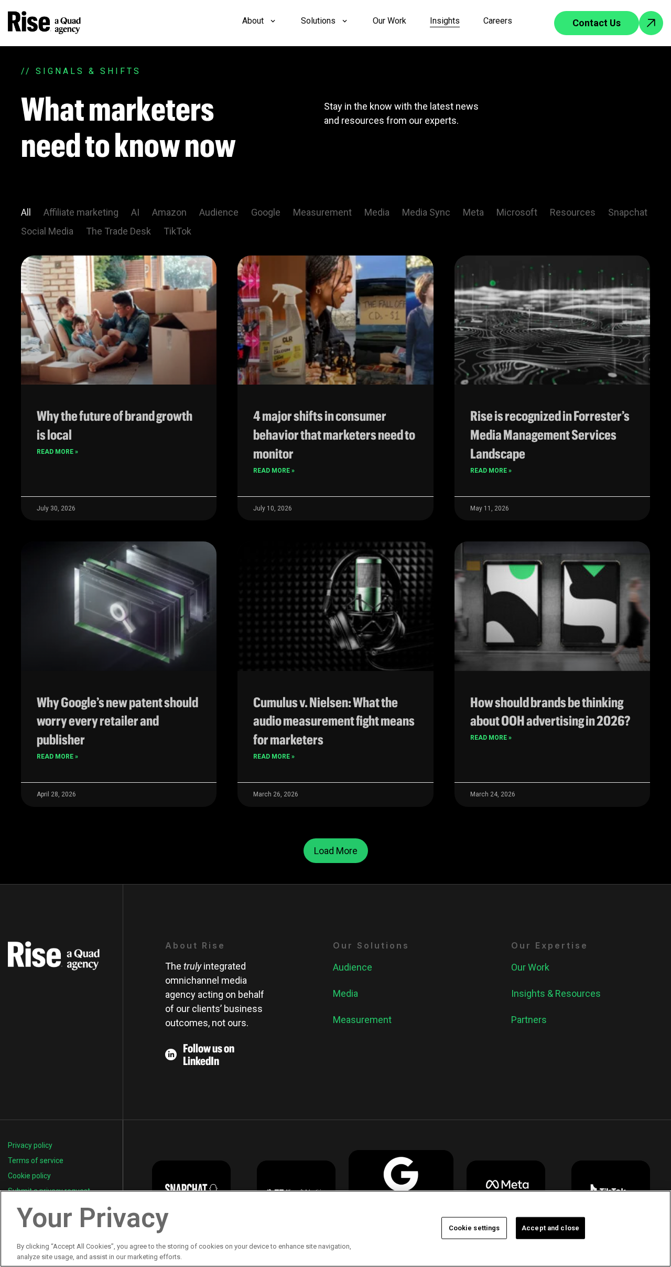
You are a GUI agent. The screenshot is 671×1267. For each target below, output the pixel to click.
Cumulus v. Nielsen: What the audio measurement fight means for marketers (334, 721)
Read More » (57, 451)
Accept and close (550, 1228)
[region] (335, 1228)
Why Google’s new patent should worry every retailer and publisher (117, 721)
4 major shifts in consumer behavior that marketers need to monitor (334, 434)
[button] (336, 850)
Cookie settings (474, 1228)
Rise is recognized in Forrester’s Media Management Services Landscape (550, 434)
